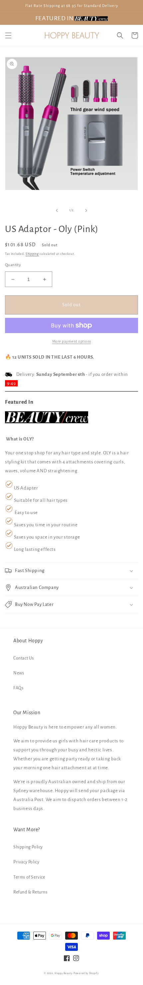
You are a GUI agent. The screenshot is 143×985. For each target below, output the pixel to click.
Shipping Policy (28, 847)
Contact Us (23, 658)
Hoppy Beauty (63, 973)
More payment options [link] (71, 341)
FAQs (18, 688)
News (18, 673)
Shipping (32, 254)
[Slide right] (86, 210)
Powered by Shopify (86, 973)
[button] (8, 35)
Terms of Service (29, 877)
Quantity (13, 265)
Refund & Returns (30, 892)
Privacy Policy (26, 862)
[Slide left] (57, 210)
